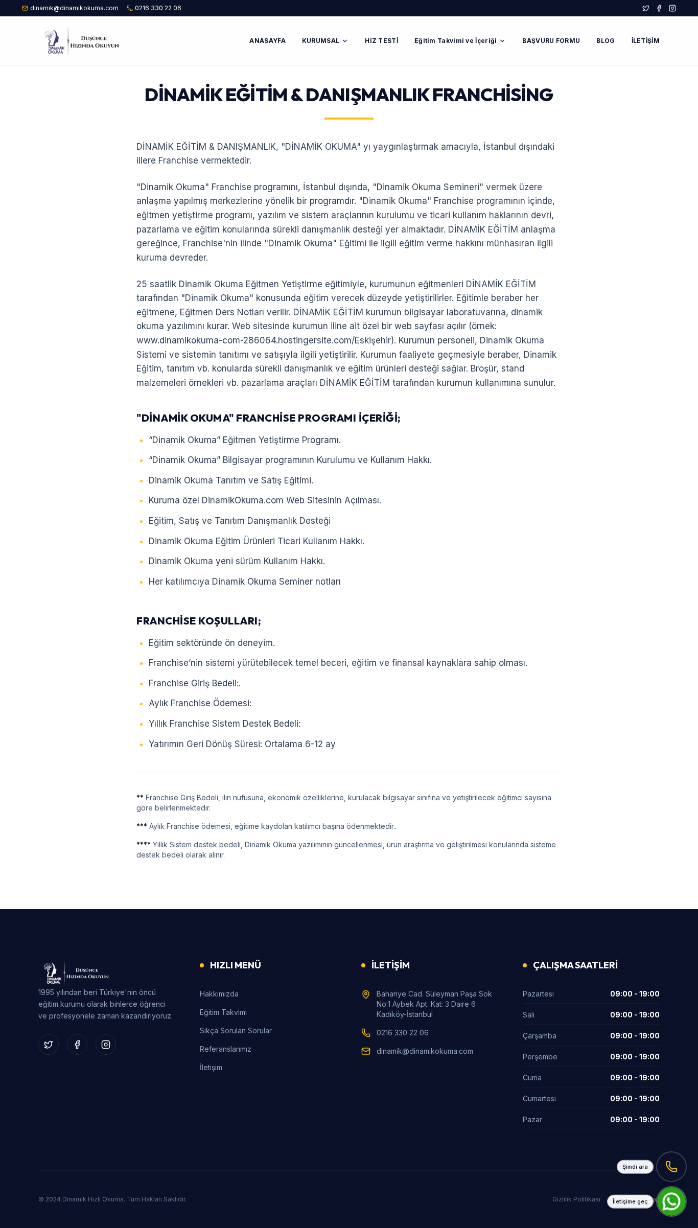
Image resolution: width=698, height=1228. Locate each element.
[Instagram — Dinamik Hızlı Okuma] (672, 8)
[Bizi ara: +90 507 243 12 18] (671, 1166)
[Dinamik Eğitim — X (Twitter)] (645, 8)
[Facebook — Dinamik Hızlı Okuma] (659, 8)
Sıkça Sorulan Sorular (236, 1030)
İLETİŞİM (646, 40)
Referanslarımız (225, 1049)
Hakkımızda (219, 993)
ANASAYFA (267, 40)
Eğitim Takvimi (223, 1012)
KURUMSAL (320, 40)
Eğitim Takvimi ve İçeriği (455, 40)
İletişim (211, 1067)
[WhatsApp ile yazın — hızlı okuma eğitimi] (671, 1201)
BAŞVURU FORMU (551, 40)
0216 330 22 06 (403, 1032)
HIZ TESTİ (381, 40)
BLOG (605, 40)
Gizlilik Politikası (576, 1199)
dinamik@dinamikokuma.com (425, 1051)
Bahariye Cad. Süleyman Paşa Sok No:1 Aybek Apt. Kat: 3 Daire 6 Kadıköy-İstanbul (434, 1003)
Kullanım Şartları (636, 1199)
